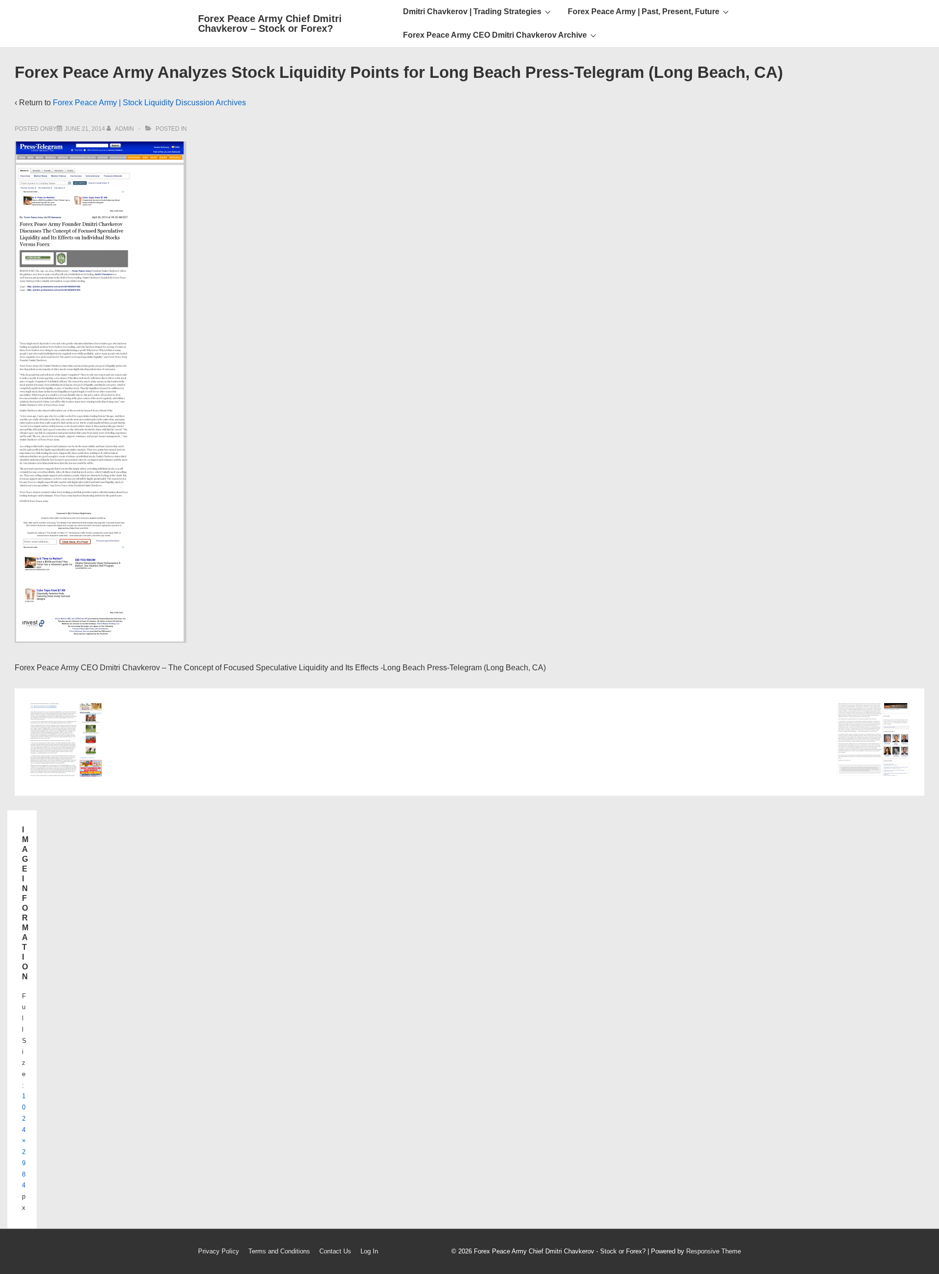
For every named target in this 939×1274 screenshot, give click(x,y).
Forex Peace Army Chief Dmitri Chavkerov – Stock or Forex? (270, 23)
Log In (369, 1251)
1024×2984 (24, 1140)
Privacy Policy (218, 1251)
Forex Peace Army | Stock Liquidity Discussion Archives (149, 102)
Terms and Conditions (279, 1251)
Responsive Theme (713, 1251)
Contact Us (335, 1251)
